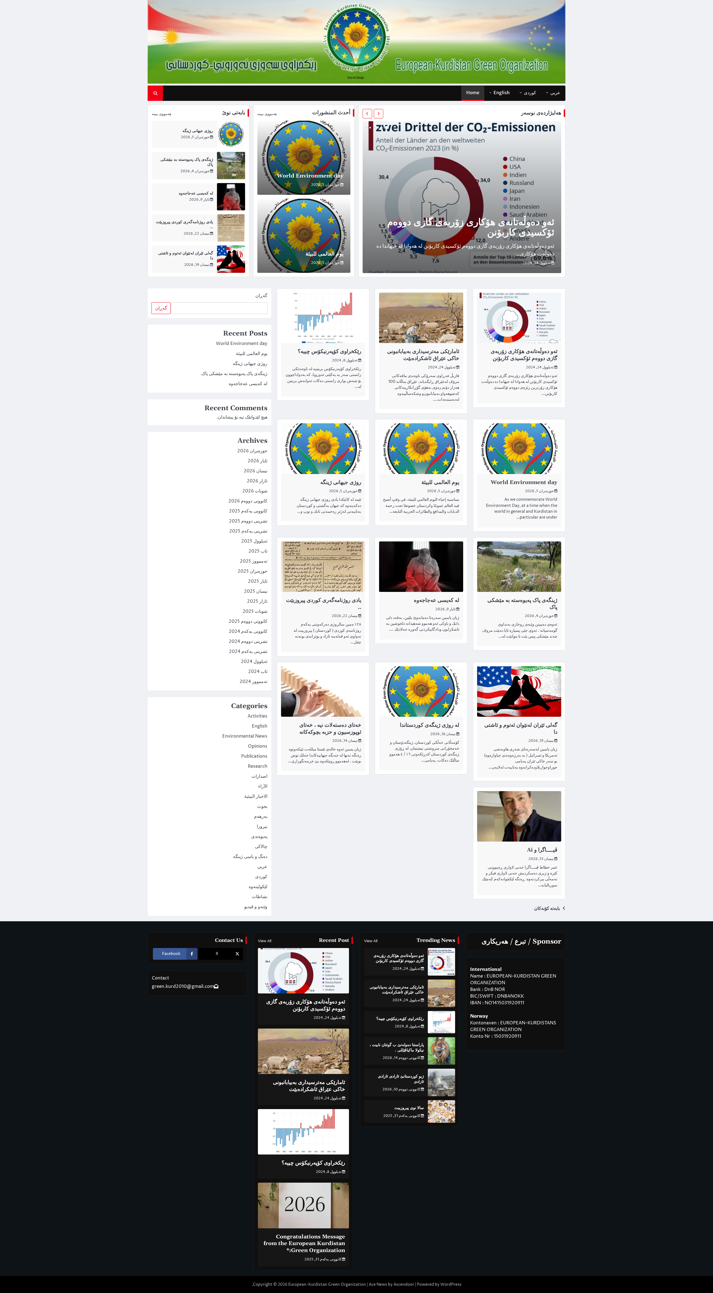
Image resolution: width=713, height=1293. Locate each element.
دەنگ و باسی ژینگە (250, 857)
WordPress (451, 1284)
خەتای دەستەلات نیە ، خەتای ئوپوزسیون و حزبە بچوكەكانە (330, 729)
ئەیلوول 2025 (254, 541)
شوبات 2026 (254, 491)
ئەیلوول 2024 (254, 661)
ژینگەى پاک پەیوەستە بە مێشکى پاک (522, 604)
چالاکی (261, 847)
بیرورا (262, 826)
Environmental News (244, 736)
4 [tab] (374, 127)
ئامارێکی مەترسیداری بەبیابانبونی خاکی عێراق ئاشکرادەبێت (423, 355)
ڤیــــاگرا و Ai (542, 850)
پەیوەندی (259, 836)
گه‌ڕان (261, 296)
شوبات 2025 (255, 611)
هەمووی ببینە (267, 113)
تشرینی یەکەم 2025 (248, 531)
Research (257, 766)
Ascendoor (404, 1284)
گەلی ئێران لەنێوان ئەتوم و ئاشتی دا (520, 729)
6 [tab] (366, 127)
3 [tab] (378, 127)
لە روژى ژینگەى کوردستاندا (429, 725)
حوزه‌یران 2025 (252, 571)
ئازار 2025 (257, 601)
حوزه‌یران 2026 (252, 451)
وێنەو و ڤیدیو (255, 907)
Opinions (257, 746)
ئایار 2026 (257, 461)
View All (370, 941)
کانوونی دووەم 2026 (247, 501)
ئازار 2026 (257, 481)
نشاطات (259, 897)
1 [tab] (386, 127)
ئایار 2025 (257, 581)
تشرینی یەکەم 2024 (248, 651)
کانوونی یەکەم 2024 (248, 631)
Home (472, 93)
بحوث (262, 806)
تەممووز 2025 (253, 561)
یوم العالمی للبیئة (324, 254)
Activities (257, 716)
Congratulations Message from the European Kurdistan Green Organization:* (304, 1243)
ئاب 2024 (257, 672)
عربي (555, 93)
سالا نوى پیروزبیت (409, 1107)
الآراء (262, 786)
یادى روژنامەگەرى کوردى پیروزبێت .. (323, 604)
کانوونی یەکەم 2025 (248, 511)
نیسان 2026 (255, 471)
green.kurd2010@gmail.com (183, 986)
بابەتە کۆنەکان (547, 908)
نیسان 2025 (255, 591)
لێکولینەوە (258, 887)
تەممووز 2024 (253, 682)
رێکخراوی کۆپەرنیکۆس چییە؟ (329, 351)
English (502, 93)
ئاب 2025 (257, 551)
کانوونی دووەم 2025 (248, 621)
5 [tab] (370, 127)
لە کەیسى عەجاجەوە (196, 193)
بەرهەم (260, 816)
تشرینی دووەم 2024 (248, 641)
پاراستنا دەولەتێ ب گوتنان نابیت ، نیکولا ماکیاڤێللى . (396, 1047)
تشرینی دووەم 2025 (248, 521)
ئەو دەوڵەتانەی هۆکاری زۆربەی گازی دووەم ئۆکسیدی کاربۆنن (470, 228)
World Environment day (310, 175)
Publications (254, 756)
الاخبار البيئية (255, 796)
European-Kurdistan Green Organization (327, 1284)
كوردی (530, 93)
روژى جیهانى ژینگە (197, 130)
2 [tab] (382, 127)
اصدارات (259, 776)
